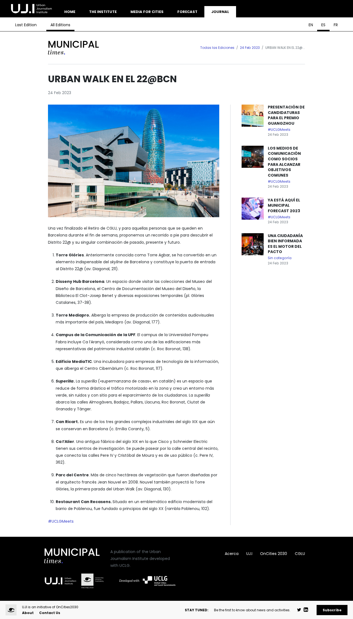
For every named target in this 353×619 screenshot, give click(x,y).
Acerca (232, 553)
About (28, 612)
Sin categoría (280, 258)
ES (323, 25)
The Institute (103, 11)
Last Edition (26, 25)
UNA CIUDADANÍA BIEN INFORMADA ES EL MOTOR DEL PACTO (285, 244)
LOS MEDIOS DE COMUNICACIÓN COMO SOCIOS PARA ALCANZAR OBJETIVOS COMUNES (284, 161)
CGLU (300, 553)
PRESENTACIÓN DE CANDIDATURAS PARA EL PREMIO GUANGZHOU (286, 115)
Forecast (187, 11)
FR (336, 25)
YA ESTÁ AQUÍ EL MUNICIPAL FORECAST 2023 (284, 205)
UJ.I (249, 553)
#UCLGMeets (61, 521)
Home (69, 11)
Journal (220, 11)
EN (311, 25)
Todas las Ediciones (217, 47)
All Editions (60, 25)
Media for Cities (147, 11)
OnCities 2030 (273, 553)
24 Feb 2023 (250, 47)
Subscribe (332, 610)
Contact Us (49, 612)
